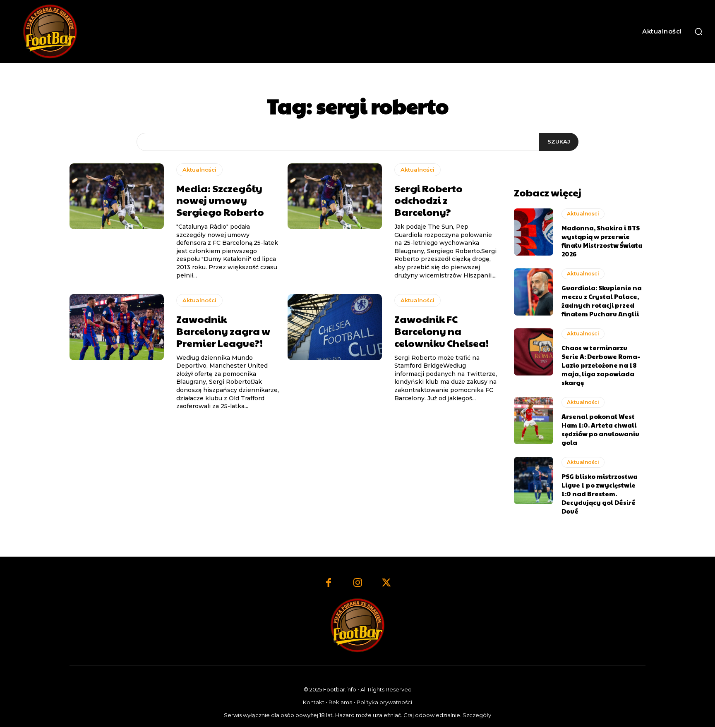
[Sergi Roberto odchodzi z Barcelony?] (335, 196)
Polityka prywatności (384, 702)
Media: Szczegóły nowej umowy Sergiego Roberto (220, 200)
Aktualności (199, 169)
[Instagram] (357, 583)
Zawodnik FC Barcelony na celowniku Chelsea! (441, 331)
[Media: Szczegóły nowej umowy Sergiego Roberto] (117, 196)
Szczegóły (477, 715)
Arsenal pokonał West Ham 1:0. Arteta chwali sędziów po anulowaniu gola (600, 429)
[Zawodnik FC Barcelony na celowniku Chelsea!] (335, 327)
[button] (698, 31)
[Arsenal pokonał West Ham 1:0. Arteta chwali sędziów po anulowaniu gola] (533, 420)
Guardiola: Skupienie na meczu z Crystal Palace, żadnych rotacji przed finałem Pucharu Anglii (601, 300)
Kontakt (313, 702)
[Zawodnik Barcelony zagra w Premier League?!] (117, 327)
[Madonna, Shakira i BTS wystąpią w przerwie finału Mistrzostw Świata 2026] (533, 232)
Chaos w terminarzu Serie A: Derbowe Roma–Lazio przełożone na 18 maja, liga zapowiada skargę (601, 365)
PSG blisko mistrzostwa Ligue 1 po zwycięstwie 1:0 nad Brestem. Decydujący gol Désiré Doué (599, 493)
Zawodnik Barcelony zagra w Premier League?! (223, 331)
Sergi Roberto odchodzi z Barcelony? (428, 200)
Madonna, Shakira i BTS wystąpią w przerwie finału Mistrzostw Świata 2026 (602, 240)
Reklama (341, 702)
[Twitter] (386, 583)
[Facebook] (328, 583)
